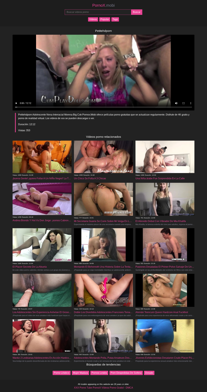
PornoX (103, 5)
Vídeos (93, 19)
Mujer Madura (80, 373)
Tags (115, 19)
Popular (104, 19)
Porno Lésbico (61, 373)
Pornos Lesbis (99, 373)
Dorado (149, 373)
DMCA (129, 387)
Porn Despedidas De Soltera (126, 373)
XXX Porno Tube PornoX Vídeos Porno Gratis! (99, 387)
